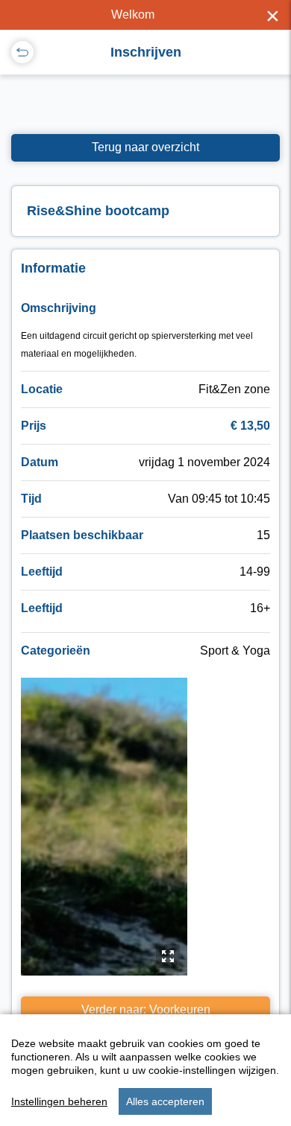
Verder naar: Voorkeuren (145, 1009)
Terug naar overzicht (145, 147)
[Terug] (22, 52)
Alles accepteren (165, 1101)
